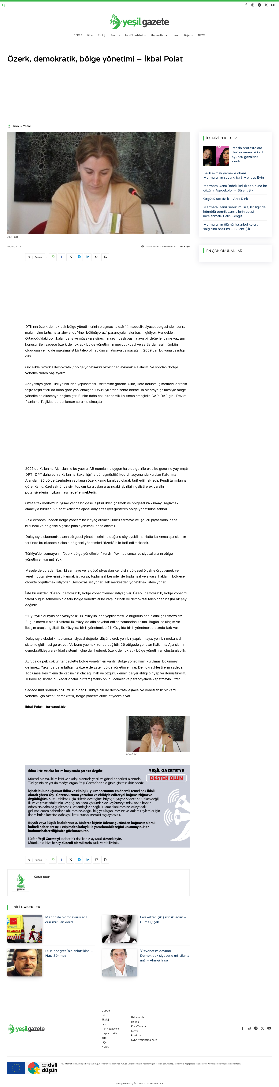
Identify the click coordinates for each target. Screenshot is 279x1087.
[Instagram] (252, 5)
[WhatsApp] (53, 257)
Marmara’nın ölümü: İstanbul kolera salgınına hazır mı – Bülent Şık (230, 226)
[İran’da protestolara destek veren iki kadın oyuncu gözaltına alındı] (216, 156)
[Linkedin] (87, 257)
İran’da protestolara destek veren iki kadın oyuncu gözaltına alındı (248, 154)
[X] (266, 5)
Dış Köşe (185, 246)
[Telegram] (259, 5)
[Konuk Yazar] (9, 126)
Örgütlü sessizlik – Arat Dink (225, 199)
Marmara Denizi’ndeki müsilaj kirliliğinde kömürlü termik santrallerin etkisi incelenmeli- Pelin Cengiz (234, 211)
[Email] (96, 257)
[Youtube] (272, 5)
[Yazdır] (105, 257)
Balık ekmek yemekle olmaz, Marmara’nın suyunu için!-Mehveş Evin (233, 175)
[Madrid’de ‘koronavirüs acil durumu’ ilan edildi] (24, 929)
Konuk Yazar (22, 126)
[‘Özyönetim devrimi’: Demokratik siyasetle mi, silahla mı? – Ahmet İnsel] (119, 962)
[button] (4, 5)
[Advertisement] (139, 94)
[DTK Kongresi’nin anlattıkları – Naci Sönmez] (24, 962)
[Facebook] (246, 5)
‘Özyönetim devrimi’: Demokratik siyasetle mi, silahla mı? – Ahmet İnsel (164, 955)
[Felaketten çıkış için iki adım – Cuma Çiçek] (119, 929)
